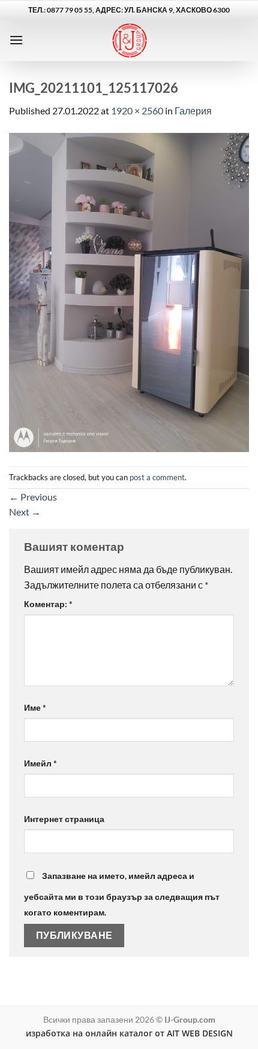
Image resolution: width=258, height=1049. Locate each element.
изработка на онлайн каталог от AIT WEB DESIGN (129, 1033)
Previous (33, 496)
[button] (16, 39)
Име (35, 707)
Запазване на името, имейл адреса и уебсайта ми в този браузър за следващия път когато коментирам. (122, 894)
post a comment (157, 477)
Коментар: (48, 604)
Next (25, 511)
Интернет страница (64, 819)
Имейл (40, 763)
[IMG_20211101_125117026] (129, 291)
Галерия (193, 110)
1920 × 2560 (137, 110)
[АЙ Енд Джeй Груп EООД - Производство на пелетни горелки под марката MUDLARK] (129, 40)
